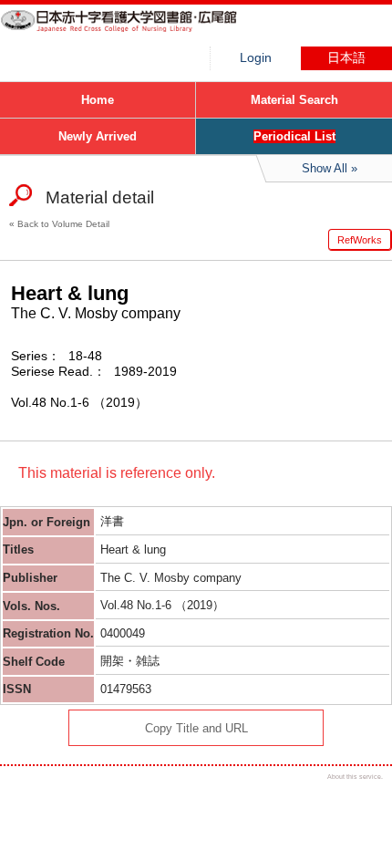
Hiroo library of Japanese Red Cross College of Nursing (136, 32)
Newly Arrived (97, 136)
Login (256, 58)
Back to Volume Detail (63, 224)
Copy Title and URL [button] (196, 728)
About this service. (355, 776)
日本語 (346, 58)
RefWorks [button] (359, 239)
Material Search (294, 100)
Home (97, 100)
